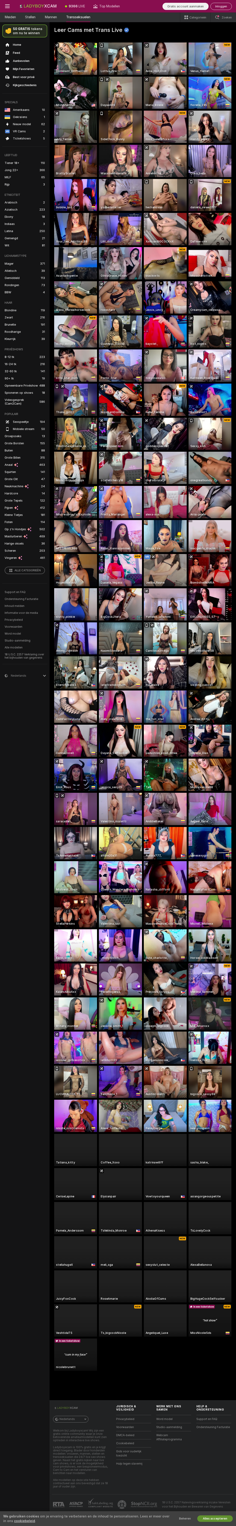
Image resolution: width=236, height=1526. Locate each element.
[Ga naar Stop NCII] (144, 1504)
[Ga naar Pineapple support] (122, 1504)
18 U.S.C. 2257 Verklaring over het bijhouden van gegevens (24, 656)
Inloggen (221, 6)
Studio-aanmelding (17, 640)
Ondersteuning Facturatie (21, 599)
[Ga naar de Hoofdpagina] (38, 6)
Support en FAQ (15, 592)
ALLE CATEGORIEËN (28, 570)
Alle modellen (14, 647)
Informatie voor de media (21, 613)
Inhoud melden (14, 606)
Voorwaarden (13, 626)
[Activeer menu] (7, 6)
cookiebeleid (24, 1521)
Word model (13, 633)
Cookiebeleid (125, 1443)
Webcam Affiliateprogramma (169, 1437)
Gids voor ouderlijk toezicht (129, 1453)
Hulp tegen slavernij (129, 1463)
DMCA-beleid (125, 1435)
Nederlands (67, 1419)
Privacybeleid (14, 619)
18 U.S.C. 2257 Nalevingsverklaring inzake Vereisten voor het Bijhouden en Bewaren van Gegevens (196, 1504)
